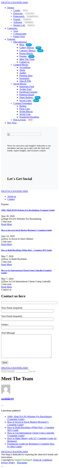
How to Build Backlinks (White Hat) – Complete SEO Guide (26, 250)
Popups (26, 56)
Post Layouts (22, 119)
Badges (22, 106)
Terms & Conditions (42, 460)
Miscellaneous (20, 42)
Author (22, 73)
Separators (24, 78)
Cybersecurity (20, 33)
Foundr (22, 19)
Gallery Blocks (29, 47)
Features (11, 39)
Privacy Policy (8, 462)
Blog (25, 44)
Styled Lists (25, 114)
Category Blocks (30, 50)
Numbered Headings (29, 117)
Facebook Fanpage (28, 92)
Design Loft (23, 25)
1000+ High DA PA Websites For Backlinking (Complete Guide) (28, 210)
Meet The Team (26, 59)
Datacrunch (25, 16)
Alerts (22, 70)
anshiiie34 (7, 398)
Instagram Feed (26, 86)
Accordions (24, 67)
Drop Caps (24, 108)
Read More (6, 224)
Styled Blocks (26, 111)
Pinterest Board (26, 94)
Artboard (23, 22)
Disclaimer (22, 462)
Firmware (23, 13)
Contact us (24, 62)
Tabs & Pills (25, 81)
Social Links (28, 100)
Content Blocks (20, 64)
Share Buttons (29, 97)
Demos (10, 7)
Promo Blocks (26, 53)
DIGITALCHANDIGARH (14, 2)
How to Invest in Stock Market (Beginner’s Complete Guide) (26, 230)
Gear (15, 31)
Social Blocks (19, 83)
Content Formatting (22, 103)
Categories (12, 28)
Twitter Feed (25, 89)
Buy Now (12, 122)
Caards (20, 10)
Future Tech (19, 36)
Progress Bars (26, 75)
